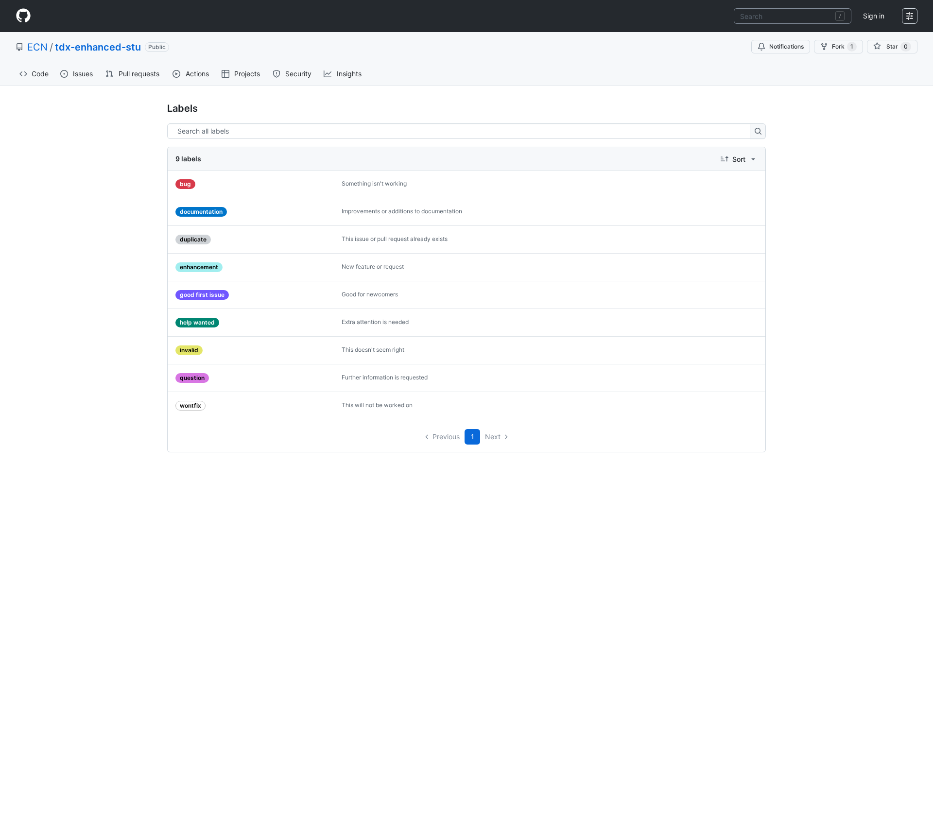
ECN (37, 47)
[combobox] (792, 16)
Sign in (873, 16)
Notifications (786, 46)
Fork (842, 46)
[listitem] (466, 184)
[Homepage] (23, 16)
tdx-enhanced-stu (98, 47)
